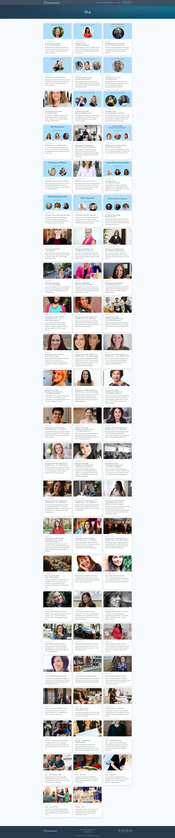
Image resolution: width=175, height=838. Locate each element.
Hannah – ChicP (80, 807)
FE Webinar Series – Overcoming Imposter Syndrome (115, 112)
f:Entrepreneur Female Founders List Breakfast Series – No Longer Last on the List (84, 465)
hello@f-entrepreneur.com (88, 829)
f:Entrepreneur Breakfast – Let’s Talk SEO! (52, 250)
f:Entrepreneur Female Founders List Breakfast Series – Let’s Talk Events (86, 318)
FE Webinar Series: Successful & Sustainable (112, 182)
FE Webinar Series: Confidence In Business (82, 44)
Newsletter (127, 2)
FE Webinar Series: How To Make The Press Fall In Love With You (115, 44)
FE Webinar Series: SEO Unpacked (85, 215)
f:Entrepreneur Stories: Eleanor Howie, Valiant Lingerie (54, 355)
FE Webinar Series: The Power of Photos (57, 181)
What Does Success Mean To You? (85, 181)
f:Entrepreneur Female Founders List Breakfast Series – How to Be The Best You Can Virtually (115, 502)
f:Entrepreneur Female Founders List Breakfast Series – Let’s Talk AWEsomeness (114, 318)
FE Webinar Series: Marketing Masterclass (57, 215)
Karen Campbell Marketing (113, 740)
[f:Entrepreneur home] (50, 830)
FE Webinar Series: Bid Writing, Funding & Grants (83, 112)
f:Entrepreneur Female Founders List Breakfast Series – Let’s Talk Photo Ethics (117, 355)
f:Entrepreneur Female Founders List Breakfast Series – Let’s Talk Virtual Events (84, 429)
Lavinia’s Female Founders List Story (86, 676)
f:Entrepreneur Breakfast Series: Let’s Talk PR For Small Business (115, 250)
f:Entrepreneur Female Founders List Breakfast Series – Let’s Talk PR (85, 539)
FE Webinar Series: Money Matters (55, 77)
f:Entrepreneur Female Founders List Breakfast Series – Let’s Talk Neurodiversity (114, 391)
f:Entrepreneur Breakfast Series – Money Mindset (52, 576)
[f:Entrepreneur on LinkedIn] (123, 830)
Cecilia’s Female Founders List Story (116, 644)
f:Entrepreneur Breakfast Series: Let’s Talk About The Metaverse (84, 250)
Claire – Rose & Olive (51, 807)
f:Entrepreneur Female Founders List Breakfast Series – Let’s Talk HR (56, 428)
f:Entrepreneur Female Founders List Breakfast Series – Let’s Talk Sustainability (54, 391)
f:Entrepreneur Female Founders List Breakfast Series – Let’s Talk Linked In (56, 464)
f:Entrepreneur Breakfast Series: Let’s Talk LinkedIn (53, 284)
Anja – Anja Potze (110, 775)
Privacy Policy (87, 832)
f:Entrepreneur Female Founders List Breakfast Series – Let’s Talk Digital (116, 428)
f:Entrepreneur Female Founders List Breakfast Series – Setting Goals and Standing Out (54, 540)
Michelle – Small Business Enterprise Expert (82, 741)
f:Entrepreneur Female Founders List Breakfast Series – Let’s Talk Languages (86, 355)
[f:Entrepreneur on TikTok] (130, 830)
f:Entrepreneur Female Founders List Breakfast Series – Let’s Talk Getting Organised (54, 318)
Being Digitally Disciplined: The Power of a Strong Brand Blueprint (85, 146)
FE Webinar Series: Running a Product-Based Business (83, 78)
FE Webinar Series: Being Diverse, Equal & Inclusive (52, 44)
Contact (118, 2)
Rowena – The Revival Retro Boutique (56, 740)
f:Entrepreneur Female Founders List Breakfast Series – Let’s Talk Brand (56, 501)
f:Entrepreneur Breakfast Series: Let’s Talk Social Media (84, 284)
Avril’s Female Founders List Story (115, 676)
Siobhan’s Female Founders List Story (116, 611)
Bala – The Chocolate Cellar (53, 775)
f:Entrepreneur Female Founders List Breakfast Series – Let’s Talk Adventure (86, 391)
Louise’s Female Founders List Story (56, 676)
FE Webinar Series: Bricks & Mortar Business (112, 216)
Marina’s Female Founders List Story (56, 611)
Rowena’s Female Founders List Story (56, 708)
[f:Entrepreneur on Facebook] (119, 830)
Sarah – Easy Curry (80, 775)
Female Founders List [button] (108, 2)
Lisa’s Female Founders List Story (85, 611)
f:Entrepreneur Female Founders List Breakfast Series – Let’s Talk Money (86, 501)
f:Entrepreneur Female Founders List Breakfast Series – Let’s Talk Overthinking (114, 465)
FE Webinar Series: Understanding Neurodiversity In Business (115, 146)
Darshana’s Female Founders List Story (86, 644)
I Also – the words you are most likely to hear (82, 709)
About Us (99, 2)
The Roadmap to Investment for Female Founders (53, 112)
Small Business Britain (90, 835)
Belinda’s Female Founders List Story (86, 576)
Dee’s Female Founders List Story (115, 576)
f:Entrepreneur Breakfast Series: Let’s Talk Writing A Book (114, 284)
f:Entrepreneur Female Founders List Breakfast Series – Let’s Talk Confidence (117, 539)
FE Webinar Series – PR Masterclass (55, 145)
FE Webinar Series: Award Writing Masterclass (113, 78)
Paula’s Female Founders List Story (55, 644)
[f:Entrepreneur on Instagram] (126, 830)
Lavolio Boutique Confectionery (114, 708)
